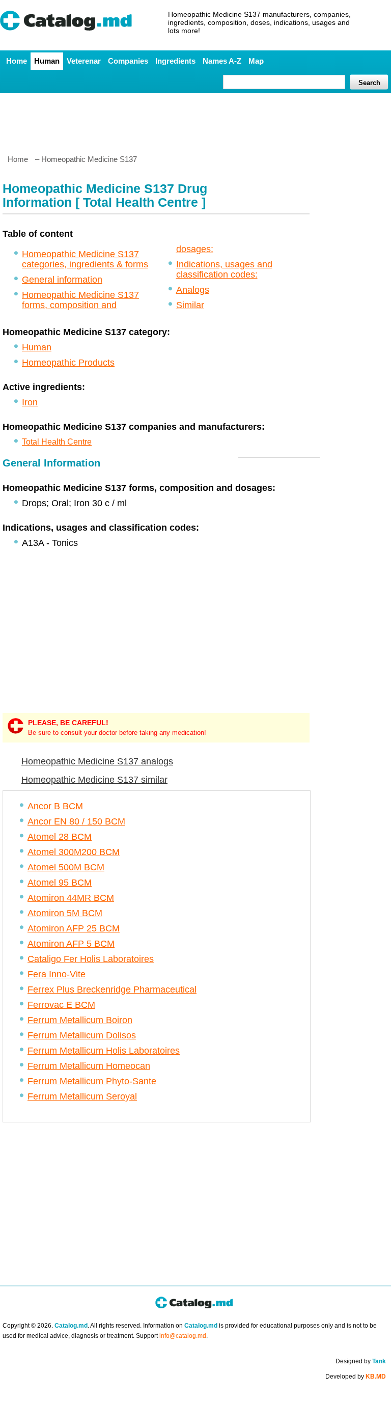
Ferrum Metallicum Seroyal (82, 1096)
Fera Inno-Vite (56, 974)
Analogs (192, 290)
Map (256, 61)
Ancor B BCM (55, 806)
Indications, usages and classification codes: (224, 269)
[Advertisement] (195, 120)
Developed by (355, 1376)
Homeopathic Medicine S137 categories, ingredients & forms (85, 259)
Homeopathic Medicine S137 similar (94, 780)
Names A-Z (222, 61)
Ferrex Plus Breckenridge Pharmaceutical (112, 989)
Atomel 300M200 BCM (73, 852)
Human (47, 61)
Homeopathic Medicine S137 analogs (97, 761)
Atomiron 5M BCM (64, 913)
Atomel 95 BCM (59, 882)
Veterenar (84, 61)
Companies (128, 61)
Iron (30, 402)
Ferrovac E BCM (61, 1005)
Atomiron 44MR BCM (70, 898)
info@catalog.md (182, 1335)
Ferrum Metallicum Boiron (79, 1020)
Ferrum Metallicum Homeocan (88, 1066)
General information (62, 279)
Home (16, 61)
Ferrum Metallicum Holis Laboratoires (103, 1051)
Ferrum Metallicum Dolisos (81, 1035)
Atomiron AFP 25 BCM (73, 928)
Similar (190, 305)
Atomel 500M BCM (65, 867)
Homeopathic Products (68, 363)
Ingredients (175, 61)
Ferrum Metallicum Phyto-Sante (91, 1081)
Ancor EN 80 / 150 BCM (76, 821)
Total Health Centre (57, 441)
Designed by (361, 1361)
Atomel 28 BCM (59, 837)
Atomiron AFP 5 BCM (71, 944)
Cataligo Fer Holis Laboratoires (90, 959)
